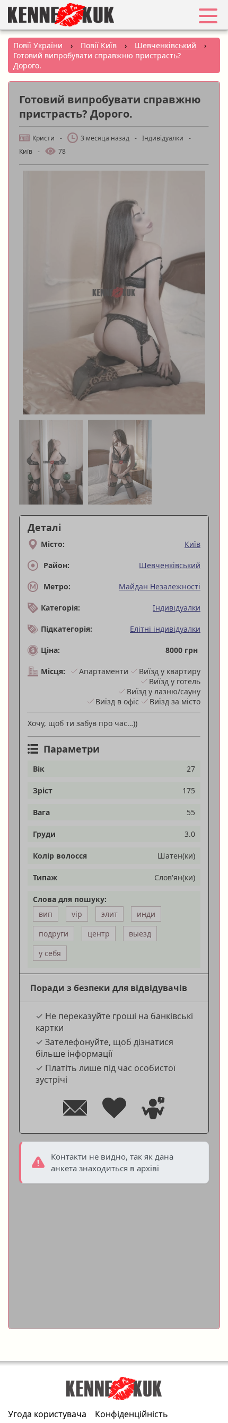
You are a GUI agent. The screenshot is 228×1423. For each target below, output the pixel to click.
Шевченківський (169, 565)
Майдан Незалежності (159, 586)
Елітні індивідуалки (165, 629)
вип (45, 914)
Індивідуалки (176, 608)
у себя (50, 953)
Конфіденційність (131, 1414)
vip (77, 914)
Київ (192, 544)
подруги (53, 934)
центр (98, 934)
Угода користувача (47, 1414)
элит (109, 914)
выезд (140, 934)
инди (146, 914)
